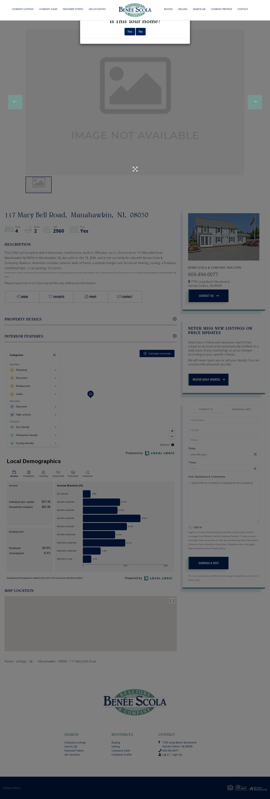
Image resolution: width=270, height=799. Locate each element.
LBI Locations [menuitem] (97, 9)
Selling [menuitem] (182, 9)
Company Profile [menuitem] (221, 9)
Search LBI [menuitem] (199, 9)
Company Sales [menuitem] (48, 9)
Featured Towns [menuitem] (73, 9)
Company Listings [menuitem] (23, 9)
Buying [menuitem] (168, 9)
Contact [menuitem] (242, 9)
